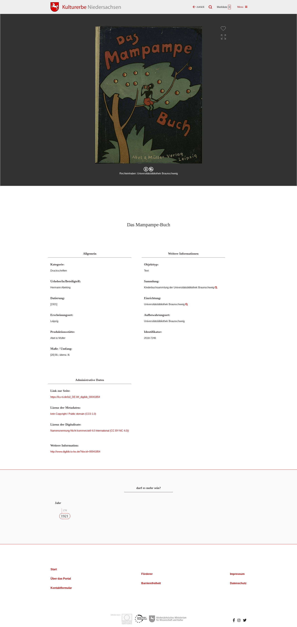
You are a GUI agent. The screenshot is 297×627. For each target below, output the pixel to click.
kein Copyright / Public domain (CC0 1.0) (73, 413)
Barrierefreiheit (151, 583)
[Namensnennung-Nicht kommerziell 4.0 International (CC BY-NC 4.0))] (148, 169)
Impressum (237, 574)
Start (54, 569)
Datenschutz (238, 583)
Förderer (147, 574)
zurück (200, 6)
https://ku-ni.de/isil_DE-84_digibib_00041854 (75, 396)
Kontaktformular (61, 587)
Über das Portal (61, 578)
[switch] (223, 28)
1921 (64, 516)
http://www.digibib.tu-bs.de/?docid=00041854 (75, 451)
